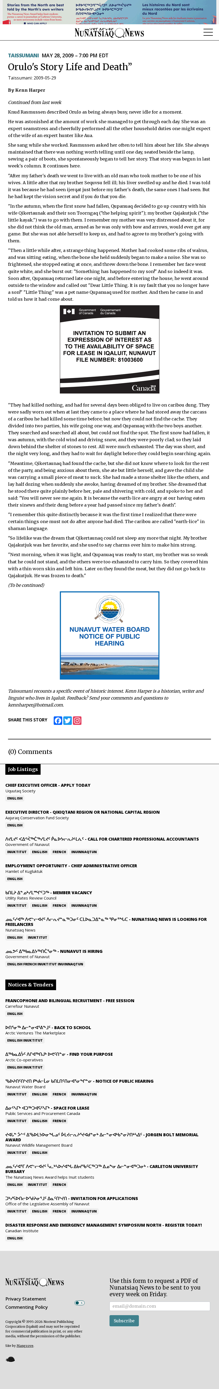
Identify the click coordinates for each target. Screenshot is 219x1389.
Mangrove (25, 1346)
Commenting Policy (26, 1307)
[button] (10, 1359)
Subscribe (124, 1320)
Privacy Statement (25, 1299)
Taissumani (23, 55)
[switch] (79, 1303)
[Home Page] (109, 32)
